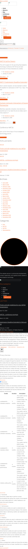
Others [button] (1, 538)
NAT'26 (2, 144)
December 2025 (7, 188)
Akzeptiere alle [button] (20, 347)
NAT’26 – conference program (9, 160)
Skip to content (4, 1)
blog (1, 165)
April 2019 (5, 209)
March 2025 (6, 196)
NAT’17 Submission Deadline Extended (13, 82)
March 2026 (6, 184)
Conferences (6, 14)
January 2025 (6, 198)
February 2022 (6, 205)
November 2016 (7, 217)
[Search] (0, 20)
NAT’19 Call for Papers (7, 61)
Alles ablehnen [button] (12, 347)
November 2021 (7, 207)
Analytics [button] (2, 515)
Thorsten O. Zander (9, 71)
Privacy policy (9, 331)
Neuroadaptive (6, 230)
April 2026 (5, 182)
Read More (3, 76)
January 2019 (6, 211)
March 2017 (6, 213)
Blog (4, 12)
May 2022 (5, 203)
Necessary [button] (2, 380)
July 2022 (5, 201)
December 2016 (7, 215)
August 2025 (6, 192)
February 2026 (6, 186)
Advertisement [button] (4, 527)
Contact (5, 16)
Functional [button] (2, 492)
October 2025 (6, 190)
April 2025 (5, 194)
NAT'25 (4, 226)
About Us (5, 10)
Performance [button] (3, 504)
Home (4, 8)
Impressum (3, 331)
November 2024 (7, 200)
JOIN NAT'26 (3, 137)
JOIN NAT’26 (7, 17)
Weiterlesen (4, 347)
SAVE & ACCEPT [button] (4, 548)
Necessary (4, 382)
